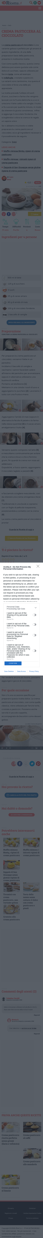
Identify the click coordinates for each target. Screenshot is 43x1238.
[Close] (39, 567)
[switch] (34, 615)
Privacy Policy (34, 671)
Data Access (21, 671)
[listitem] (21, 608)
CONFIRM (13, 663)
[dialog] (21, 619)
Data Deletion (9, 671)
